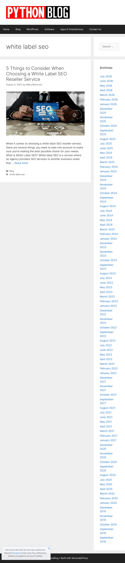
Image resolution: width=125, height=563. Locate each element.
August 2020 (108, 475)
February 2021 (108, 435)
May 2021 (106, 421)
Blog (18, 29)
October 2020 (108, 461)
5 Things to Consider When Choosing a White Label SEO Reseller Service (36, 73)
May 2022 (106, 354)
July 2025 (106, 143)
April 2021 (106, 426)
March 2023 (107, 296)
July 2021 (105, 412)
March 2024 (107, 229)
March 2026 (107, 94)
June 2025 (106, 148)
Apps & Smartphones (71, 29)
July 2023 (106, 278)
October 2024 (108, 193)
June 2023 (106, 282)
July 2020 (106, 479)
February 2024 (109, 233)
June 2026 (106, 80)
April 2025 (106, 157)
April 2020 (106, 489)
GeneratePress (80, 558)
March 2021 (107, 431)
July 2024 (106, 210)
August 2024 (108, 206)
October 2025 (108, 125)
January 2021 (108, 440)
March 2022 (107, 363)
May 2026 (106, 85)
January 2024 (108, 238)
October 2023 (108, 260)
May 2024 (106, 220)
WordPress (32, 29)
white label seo (17, 174)
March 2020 (107, 493)
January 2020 (108, 502)
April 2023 (106, 292)
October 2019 (108, 524)
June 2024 (106, 215)
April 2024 (106, 224)
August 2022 (108, 340)
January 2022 (108, 373)
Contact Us (95, 29)
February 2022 (109, 368)
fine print (16, 553)
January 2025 (108, 171)
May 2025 (106, 152)
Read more (21, 163)
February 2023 (109, 301)
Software (49, 29)
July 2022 (106, 345)
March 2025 (107, 162)
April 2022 (106, 359)
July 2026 (106, 76)
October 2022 (108, 327)
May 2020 (106, 484)
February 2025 (109, 166)
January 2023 (108, 305)
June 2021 (106, 417)
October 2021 (108, 394)
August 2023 (108, 273)
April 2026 (106, 90)
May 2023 (106, 287)
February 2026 (109, 99)
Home (6, 29)
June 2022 (106, 349)
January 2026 (108, 104)
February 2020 (109, 498)
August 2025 (108, 139)
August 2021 (107, 407)
